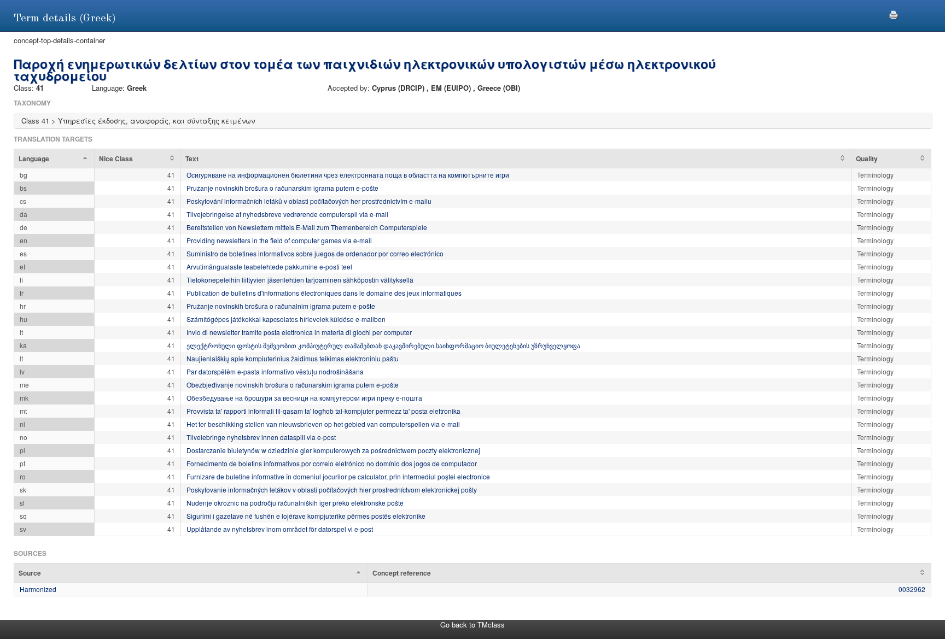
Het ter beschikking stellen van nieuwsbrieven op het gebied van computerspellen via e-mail (323, 424)
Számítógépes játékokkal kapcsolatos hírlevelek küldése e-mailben (286, 319)
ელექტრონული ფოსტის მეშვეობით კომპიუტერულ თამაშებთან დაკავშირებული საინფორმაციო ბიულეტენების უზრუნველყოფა (383, 345)
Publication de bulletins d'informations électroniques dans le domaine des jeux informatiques (324, 292)
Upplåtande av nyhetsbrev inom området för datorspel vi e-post (279, 529)
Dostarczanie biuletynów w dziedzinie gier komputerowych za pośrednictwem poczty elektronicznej (333, 450)
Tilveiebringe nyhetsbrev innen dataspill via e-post (261, 437)
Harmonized (38, 589)
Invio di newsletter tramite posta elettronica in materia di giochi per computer (299, 332)
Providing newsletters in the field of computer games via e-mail (279, 240)
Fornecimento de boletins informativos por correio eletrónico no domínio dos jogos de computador (331, 463)
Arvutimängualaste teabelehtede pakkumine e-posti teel (269, 266)
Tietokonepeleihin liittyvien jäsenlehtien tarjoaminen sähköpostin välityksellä (299, 279)
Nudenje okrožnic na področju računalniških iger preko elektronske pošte (295, 502)
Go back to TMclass (472, 624)
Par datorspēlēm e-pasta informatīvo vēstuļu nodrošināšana (275, 371)
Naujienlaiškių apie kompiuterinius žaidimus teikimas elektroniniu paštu (292, 358)
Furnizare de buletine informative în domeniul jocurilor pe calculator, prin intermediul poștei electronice (338, 476)
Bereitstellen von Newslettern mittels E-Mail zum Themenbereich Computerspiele (306, 227)
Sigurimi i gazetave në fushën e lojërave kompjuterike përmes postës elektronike (305, 515)
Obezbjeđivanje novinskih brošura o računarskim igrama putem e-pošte (292, 384)
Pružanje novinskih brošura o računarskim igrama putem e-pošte (282, 187)
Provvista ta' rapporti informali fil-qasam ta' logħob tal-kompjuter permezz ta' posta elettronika (323, 410)
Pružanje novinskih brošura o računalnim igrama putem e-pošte (280, 305)
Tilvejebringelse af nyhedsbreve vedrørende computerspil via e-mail (287, 214)
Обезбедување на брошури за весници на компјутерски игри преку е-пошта (304, 397)
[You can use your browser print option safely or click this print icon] (893, 13)
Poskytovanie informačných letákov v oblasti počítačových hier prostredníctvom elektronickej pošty (331, 489)
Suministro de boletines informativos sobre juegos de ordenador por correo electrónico (315, 253)
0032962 (912, 589)
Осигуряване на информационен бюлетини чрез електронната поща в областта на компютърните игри (347, 174)
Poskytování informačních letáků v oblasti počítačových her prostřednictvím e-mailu (308, 201)
